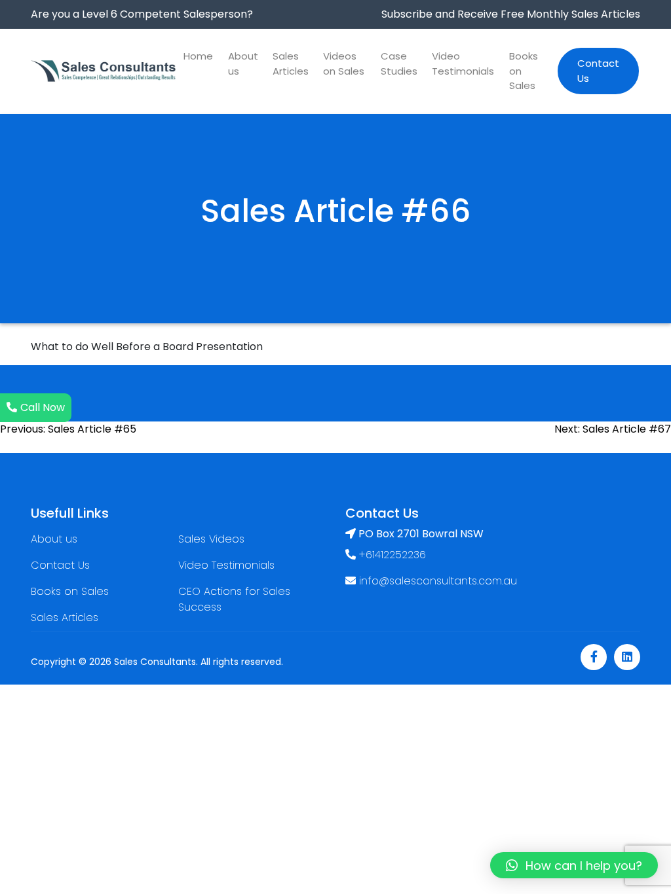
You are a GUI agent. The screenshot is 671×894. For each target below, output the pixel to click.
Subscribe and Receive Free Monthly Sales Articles (510, 14)
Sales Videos (211, 538)
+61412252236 (391, 554)
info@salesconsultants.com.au (438, 580)
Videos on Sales (343, 63)
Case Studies (399, 63)
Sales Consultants (155, 661)
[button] (574, 865)
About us (243, 63)
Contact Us (598, 70)
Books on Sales (523, 70)
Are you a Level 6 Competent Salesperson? (142, 14)
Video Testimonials (463, 63)
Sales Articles (291, 63)
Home (198, 56)
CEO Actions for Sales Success (234, 599)
